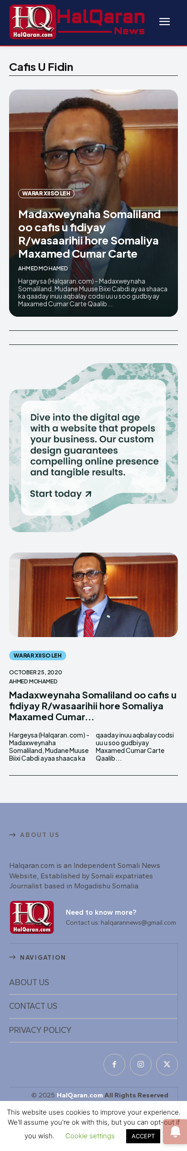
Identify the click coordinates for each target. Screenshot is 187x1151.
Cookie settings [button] (90, 1135)
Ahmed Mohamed (43, 268)
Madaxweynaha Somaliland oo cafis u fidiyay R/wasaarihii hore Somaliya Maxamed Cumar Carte (89, 233)
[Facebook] (114, 1065)
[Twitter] (167, 1065)
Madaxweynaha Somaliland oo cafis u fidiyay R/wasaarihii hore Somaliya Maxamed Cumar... (93, 705)
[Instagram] (141, 1065)
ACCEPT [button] (143, 1136)
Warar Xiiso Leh (46, 193)
